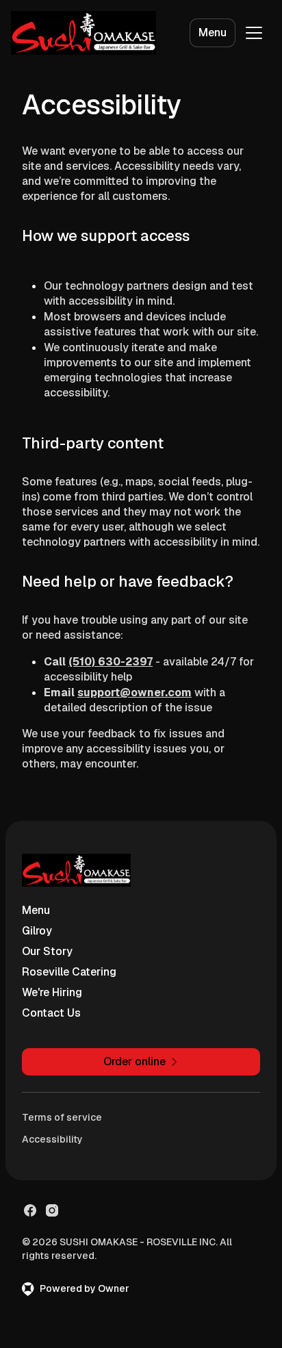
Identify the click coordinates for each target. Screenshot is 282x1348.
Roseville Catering (69, 972)
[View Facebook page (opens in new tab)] (30, 1210)
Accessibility (52, 1139)
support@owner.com (134, 692)
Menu (212, 32)
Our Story (47, 951)
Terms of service (62, 1117)
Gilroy (37, 931)
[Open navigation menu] (254, 33)
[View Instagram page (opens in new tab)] (52, 1210)
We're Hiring (52, 992)
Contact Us (51, 1013)
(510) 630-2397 (110, 661)
